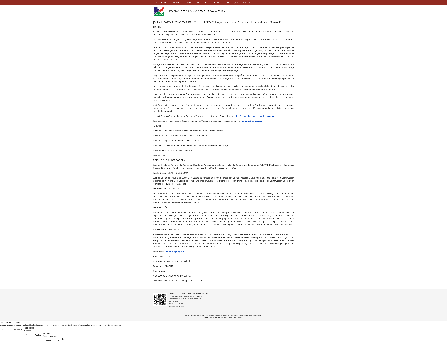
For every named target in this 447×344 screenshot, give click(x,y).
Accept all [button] (6, 330)
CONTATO (217, 3)
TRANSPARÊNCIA (192, 3)
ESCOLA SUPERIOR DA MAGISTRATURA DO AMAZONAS (197, 11)
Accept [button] (28, 335)
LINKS (227, 3)
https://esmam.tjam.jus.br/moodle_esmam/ (254, 116)
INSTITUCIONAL (161, 3)
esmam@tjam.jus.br (252, 121)
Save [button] (64, 339)
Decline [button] (38, 335)
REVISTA (206, 3)
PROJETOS (246, 3)
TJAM (236, 3)
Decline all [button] (17, 330)
